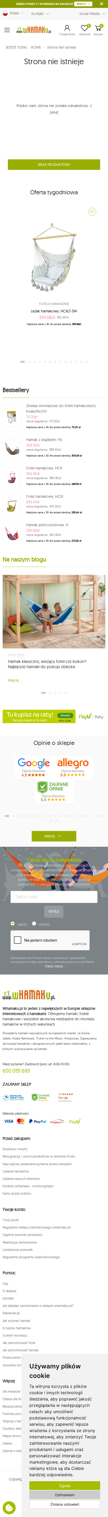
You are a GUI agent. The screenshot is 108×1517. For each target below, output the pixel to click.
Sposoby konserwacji (19, 1365)
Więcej (13, 680)
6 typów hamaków (17, 1328)
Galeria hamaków (16, 1171)
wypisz (44, 924)
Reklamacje (11, 1313)
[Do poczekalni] (92, 212)
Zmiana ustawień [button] (64, 1504)
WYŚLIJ (53, 911)
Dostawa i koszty (15, 1149)
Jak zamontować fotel (19, 1343)
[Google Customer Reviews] (67, 1097)
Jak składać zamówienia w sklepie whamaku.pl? (38, 1305)
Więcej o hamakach (17, 1421)
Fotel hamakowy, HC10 (44, 496)
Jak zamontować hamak (21, 1350)
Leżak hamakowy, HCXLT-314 (54, 311)
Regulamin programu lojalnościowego (31, 1257)
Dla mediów (12, 1391)
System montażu (15, 1335)
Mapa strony (12, 1436)
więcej (49, 836)
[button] (67, 30)
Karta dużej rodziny (17, 1193)
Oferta (7, 1443)
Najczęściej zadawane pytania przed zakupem (37, 1164)
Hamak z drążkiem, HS (44, 439)
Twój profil (11, 1220)
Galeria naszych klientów (21, 1178)
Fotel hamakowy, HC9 (44, 468)
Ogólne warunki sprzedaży (22, 1234)
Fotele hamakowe (54, 304)
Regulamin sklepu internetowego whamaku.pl (37, 1227)
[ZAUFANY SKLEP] (13, 1097)
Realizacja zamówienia (20, 1242)
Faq (5, 1283)
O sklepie (9, 1291)
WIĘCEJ (82, 4)
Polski (13, 13)
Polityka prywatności (18, 1414)
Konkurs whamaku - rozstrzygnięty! (28, 1186)
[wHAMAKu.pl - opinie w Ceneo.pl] (54, 791)
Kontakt (37, 13)
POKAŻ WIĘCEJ (54, 966)
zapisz (22, 924)
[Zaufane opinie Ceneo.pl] (40, 1097)
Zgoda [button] (65, 1485)
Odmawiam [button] (64, 1495)
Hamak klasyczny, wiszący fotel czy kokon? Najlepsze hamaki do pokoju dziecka (47, 664)
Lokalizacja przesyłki (18, 1249)
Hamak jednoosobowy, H (47, 524)
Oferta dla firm (13, 1399)
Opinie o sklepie (14, 1451)
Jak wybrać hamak (16, 1320)
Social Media (89, 13)
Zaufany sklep (13, 1428)
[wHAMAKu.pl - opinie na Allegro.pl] (73, 767)
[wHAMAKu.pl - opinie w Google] (34, 767)
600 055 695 (16, 1070)
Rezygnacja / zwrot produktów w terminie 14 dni (39, 1156)
